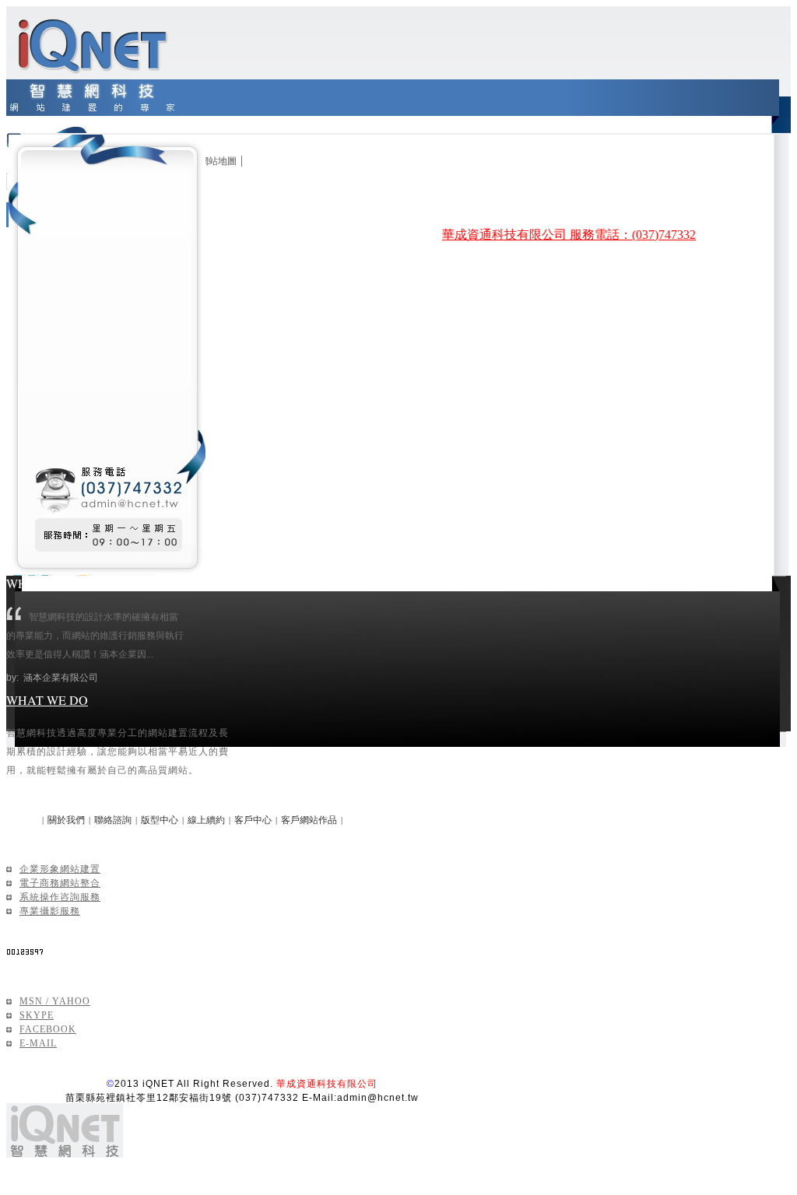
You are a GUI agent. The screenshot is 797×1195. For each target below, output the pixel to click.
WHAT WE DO (47, 700)
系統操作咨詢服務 (59, 897)
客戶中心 (253, 820)
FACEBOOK (47, 1029)
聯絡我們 (28, 969)
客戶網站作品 (309, 820)
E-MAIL (38, 1043)
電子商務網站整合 (59, 883)
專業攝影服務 (49, 911)
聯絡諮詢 (113, 820)
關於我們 (66, 820)
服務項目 (28, 837)
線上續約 (206, 820)
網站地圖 (218, 161)
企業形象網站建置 (59, 869)
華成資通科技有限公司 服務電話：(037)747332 (563, 234)
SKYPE (36, 1015)
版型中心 (159, 820)
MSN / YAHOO (54, 1001)
